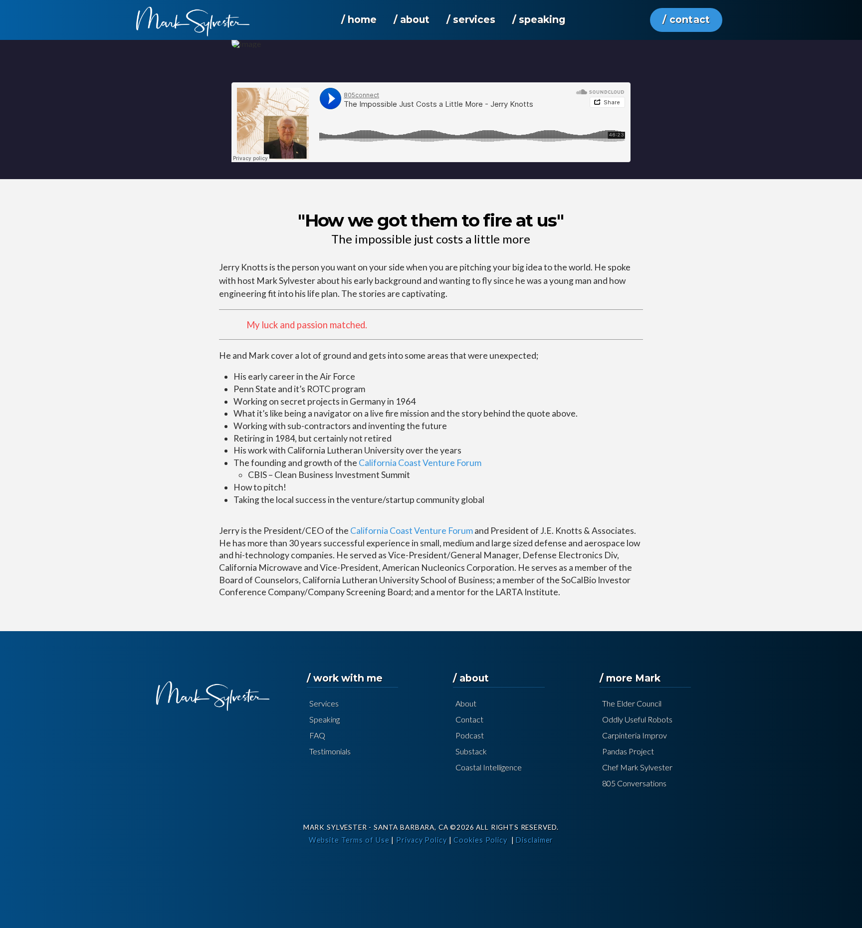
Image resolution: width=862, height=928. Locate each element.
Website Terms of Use (349, 840)
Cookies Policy (480, 840)
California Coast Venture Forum (420, 463)
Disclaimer (534, 840)
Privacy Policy (421, 840)
